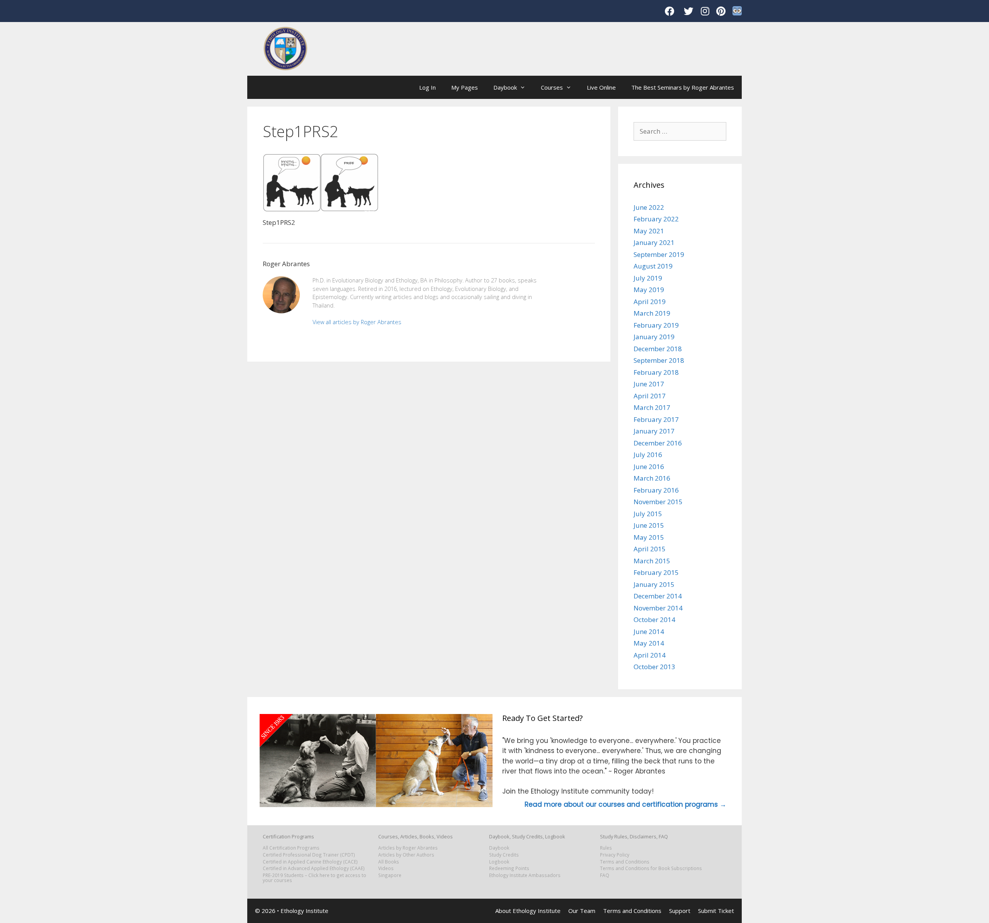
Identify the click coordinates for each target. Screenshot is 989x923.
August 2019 (653, 266)
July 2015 (648, 513)
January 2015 (654, 584)
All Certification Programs (291, 848)
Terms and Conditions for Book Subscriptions (651, 868)
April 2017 (650, 395)
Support (679, 911)
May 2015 (649, 537)
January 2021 (654, 242)
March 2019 (652, 313)
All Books (388, 861)
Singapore (389, 875)
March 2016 (652, 478)
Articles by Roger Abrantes (408, 848)
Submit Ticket (716, 911)
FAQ (604, 875)
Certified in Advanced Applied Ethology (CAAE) (314, 868)
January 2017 (654, 431)
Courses (552, 87)
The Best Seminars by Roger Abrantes (682, 87)
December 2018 (658, 348)
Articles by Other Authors (406, 855)
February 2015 (656, 572)
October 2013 (654, 666)
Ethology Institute (304, 911)
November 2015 (658, 501)
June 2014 (649, 631)
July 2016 (648, 454)
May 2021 (649, 230)
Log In (427, 87)
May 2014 (649, 643)
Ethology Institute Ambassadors (525, 875)
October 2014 (654, 619)
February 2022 (656, 218)
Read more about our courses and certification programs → (625, 804)
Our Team (581, 911)
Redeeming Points (509, 868)
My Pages (464, 87)
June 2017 (649, 383)
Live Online (601, 87)
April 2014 (650, 655)
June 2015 (649, 525)
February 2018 (656, 372)
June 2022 (649, 207)
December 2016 (658, 443)
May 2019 (649, 289)
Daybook (505, 87)
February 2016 (656, 490)
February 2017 (656, 419)
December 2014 (658, 596)
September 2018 (659, 360)
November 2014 (658, 607)
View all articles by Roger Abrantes (357, 322)
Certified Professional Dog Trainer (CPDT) (309, 855)
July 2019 (648, 278)
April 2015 (650, 548)
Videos (386, 868)
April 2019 (650, 301)
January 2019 (654, 336)
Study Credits (504, 855)
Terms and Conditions (624, 861)
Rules (606, 848)
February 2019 (656, 325)
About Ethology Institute (528, 911)
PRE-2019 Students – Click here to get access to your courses (314, 877)
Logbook (499, 861)
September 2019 (659, 254)
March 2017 (652, 407)
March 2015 (652, 560)
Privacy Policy (614, 855)
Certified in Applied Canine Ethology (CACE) (310, 861)
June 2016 (649, 466)
